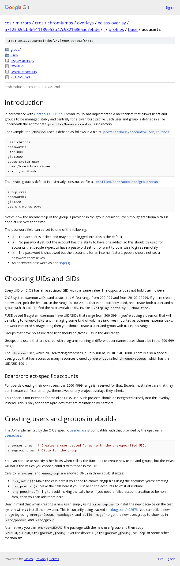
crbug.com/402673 (123, 509)
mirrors (23, 23)
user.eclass (78, 430)
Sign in (170, 7)
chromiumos (60, 23)
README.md (20, 77)
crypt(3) (64, 263)
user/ (14, 55)
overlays (85, 23)
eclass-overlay (112, 23)
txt (160, 559)
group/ (16, 49)
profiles (116, 29)
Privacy (41, 559)
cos (8, 23)
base (133, 29)
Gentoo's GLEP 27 (48, 114)
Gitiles (28, 559)
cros (39, 23)
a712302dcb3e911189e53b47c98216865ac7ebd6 (52, 29)
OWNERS (18, 66)
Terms (54, 559)
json (171, 559)
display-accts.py (22, 60)
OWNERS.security (24, 71)
